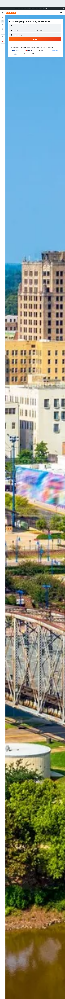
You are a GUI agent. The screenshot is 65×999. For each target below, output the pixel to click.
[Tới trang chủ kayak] (11, 13)
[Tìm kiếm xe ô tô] (3, 24)
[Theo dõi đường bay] (3, 32)
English (45, 8)
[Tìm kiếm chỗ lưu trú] (3, 21)
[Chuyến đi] (3, 36)
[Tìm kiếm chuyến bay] (3, 17)
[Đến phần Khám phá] (3, 29)
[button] (63, 8)
